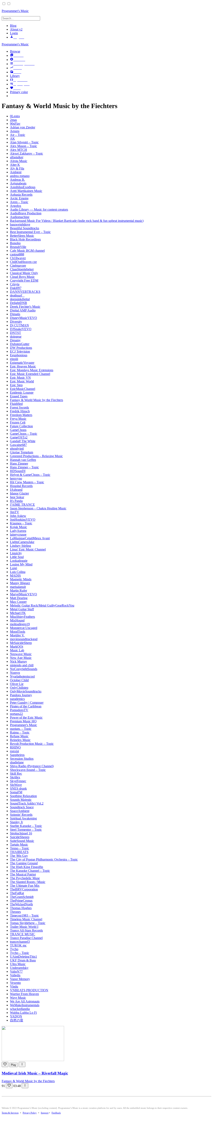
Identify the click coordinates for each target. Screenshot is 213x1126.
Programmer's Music (15, 44)
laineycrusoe (18, 534)
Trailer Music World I (24, 926)
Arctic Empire (19, 198)
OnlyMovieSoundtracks (25, 691)
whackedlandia (20, 1009)
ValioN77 (16, 971)
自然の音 (16, 1020)
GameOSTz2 (18, 437)
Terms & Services (10, 1112)
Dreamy (15, 340)
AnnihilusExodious (22, 187)
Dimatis (15, 314)
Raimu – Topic (20, 732)
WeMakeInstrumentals (24, 1005)
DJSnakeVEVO (20, 329)
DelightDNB (18, 303)
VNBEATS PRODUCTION (29, 990)
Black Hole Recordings (25, 239)
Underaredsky (19, 968)
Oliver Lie (17, 684)
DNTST (15, 333)
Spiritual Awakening (23, 818)
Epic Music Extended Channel (30, 374)
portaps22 (16, 714)
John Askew (18, 516)
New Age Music (21, 657)
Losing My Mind (21, 564)
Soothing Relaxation (23, 796)
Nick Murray (18, 661)
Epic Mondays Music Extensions (31, 370)
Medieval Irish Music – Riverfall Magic (35, 1073)
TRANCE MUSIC (22, 934)
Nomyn (15, 672)
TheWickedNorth (21, 904)
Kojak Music (18, 527)
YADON (16, 1016)
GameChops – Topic (23, 433)
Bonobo (15, 243)
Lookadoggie (18, 560)
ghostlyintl (17, 448)
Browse (15, 51)
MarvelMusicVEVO (23, 594)
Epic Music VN (20, 377)
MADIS (15, 575)
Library (15, 76)
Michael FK (18, 613)
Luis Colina (17, 572)
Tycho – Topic (19, 953)
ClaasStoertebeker (22, 269)
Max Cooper (18, 601)
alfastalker (16, 157)
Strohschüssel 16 (21, 833)
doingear (15, 336)
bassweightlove (20, 224)
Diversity (16, 321)
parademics (17, 699)
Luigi (13, 568)
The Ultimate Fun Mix (25, 885)
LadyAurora (18, 530)
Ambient (15, 172)
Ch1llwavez (18, 258)
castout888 (17, 254)
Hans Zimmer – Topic (24, 467)
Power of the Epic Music (26, 717)
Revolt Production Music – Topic (32, 743)
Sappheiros (17, 755)
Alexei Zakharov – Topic (26, 153)
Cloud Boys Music (22, 276)
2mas (13, 120)
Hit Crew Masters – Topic (27, 482)
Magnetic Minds (20, 579)
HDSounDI (17, 471)
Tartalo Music (19, 844)
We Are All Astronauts (25, 1001)
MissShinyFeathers (22, 616)
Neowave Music (21, 654)
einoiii (14, 359)
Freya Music (18, 418)
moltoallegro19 (20, 624)
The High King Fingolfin (26, 867)
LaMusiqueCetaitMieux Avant (30, 538)
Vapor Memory (20, 979)
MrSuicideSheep (21, 643)
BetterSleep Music (22, 235)
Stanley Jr (16, 822)
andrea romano (20, 176)
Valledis (15, 975)
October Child (19, 680)
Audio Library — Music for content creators (39, 209)
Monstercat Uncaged (23, 628)
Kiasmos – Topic (21, 523)
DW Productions (21, 347)
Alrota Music (18, 161)
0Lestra (15, 116)
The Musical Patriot (23, 874)
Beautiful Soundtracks (24, 228)
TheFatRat (17, 893)
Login (14, 33)
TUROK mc (18, 945)
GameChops (18, 430)
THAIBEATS (19, 852)
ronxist (14, 751)
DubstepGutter (19, 344)
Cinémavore (18, 265)
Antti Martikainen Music (26, 191)
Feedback (56, 1112)
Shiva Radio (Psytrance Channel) (32, 766)
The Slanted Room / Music (27, 882)
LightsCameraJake (22, 542)
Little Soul (17, 557)
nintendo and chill (21, 665)
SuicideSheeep (19, 837)
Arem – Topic (19, 202)
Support (44, 1112)
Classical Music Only (24, 273)
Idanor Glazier (19, 493)
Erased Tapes (18, 396)
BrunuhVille (18, 247)
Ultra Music (18, 964)
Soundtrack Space (22, 807)
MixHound (17, 620)
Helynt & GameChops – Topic (30, 474)
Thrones (15, 912)
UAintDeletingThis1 (23, 956)
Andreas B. (17, 179)
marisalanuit (18, 587)
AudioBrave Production (25, 213)
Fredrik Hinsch (20, 411)
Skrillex (15, 777)
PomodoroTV (19, 710)
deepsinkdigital (20, 299)
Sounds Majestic (21, 799)
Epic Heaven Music (23, 366)
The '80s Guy (19, 855)
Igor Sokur (17, 497)
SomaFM (16, 792)
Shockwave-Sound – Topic (28, 770)
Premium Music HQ (23, 721)
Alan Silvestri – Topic (24, 142)
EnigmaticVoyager (22, 362)
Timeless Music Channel (26, 919)
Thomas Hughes (21, 908)
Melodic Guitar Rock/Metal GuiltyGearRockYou (42, 605)
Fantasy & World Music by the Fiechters (36, 400)
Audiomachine (19, 217)
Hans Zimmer (19, 463)
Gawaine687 (18, 445)
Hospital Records (21, 486)
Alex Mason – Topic (23, 146)
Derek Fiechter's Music (25, 306)
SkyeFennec (18, 781)
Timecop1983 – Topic (24, 915)
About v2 (16, 29)
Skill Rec (16, 773)
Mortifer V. (17, 635)
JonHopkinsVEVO (22, 519)
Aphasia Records (21, 194)
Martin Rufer (18, 590)
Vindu (14, 986)
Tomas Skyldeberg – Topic (27, 923)
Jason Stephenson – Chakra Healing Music (38, 508)
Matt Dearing (18, 598)
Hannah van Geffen (23, 460)
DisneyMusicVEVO (23, 318)
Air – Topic (17, 135)
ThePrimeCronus (21, 900)
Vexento (15, 982)
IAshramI (16, 489)
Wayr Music (18, 997)
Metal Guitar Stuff (22, 609)
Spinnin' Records (21, 814)
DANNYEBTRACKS (25, 291)
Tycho (14, 949)
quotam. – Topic (20, 728)
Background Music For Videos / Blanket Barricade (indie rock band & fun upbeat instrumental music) (77, 220)
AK (12, 138)
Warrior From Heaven (24, 994)
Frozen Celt (17, 422)
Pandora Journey (21, 695)
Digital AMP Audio (23, 310)
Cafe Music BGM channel (27, 250)
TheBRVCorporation (24, 889)
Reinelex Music (20, 740)
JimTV (14, 512)
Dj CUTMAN (19, 325)
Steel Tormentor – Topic (26, 829)
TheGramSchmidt (21, 897)
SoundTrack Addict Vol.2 (26, 803)
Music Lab (17, 650)
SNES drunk (18, 788)
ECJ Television (20, 351)
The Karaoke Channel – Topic (30, 870)
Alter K (15, 164)
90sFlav (15, 123)
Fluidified (16, 403)
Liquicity (16, 553)
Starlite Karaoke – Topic (26, 826)
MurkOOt (16, 646)
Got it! (193, 8)
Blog (13, 25)
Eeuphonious (18, 355)
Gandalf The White (22, 441)
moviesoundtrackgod (23, 639)
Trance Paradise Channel (26, 938)
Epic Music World (22, 381)
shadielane (17, 762)
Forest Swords (19, 407)
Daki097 (15, 288)
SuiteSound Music (22, 841)
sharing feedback (102, 10)
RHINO (15, 747)
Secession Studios (21, 758)
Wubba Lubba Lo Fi (23, 1012)
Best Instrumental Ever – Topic (30, 232)
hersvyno (16, 478)
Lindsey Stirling (20, 545)
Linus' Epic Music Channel (28, 549)
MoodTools (17, 631)
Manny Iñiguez (20, 583)
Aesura (14, 131)
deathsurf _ (17, 295)
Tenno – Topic (19, 848)
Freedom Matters (21, 415)
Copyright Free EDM (24, 280)
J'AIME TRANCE (22, 504)
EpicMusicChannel (22, 389)
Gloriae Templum (21, 452)
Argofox (15, 206)
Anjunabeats (18, 183)
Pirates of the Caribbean (25, 706)
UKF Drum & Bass (23, 960)
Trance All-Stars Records (26, 930)
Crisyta (14, 284)
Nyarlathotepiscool (22, 676)
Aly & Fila (17, 168)
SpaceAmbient (19, 811)
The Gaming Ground (24, 863)
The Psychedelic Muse (25, 878)
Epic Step (16, 385)
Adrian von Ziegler (22, 127)
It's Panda (16, 501)
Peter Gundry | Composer (26, 702)
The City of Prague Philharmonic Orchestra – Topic (44, 859)
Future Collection (21, 426)
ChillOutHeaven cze (23, 262)
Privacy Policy (30, 1112)
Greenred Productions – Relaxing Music (36, 456)
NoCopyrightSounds (23, 669)
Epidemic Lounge (21, 392)
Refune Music (19, 736)
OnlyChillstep (19, 687)
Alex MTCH (18, 149)
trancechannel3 (20, 941)
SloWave (16, 784)
